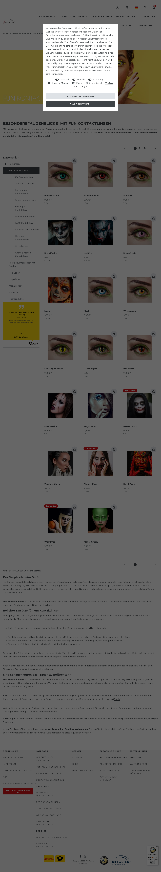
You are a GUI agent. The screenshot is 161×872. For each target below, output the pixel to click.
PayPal (79, 83)
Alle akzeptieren (80, 104)
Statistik (81, 79)
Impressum (84, 67)
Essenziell (64, 79)
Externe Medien (60, 83)
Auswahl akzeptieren (80, 96)
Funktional (96, 83)
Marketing (97, 79)
